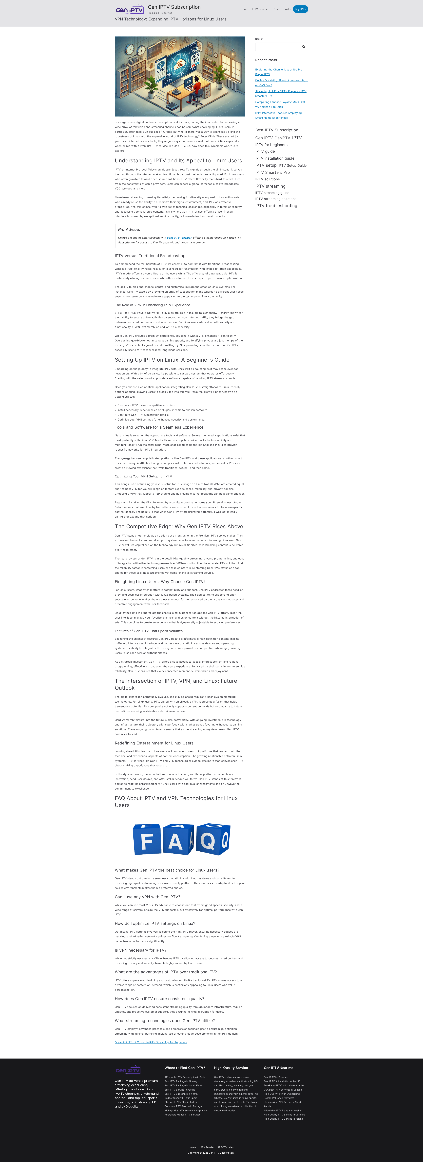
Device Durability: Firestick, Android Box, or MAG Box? (281, 83)
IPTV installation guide (274, 158)
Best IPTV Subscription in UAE (181, 1093)
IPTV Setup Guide (292, 166)
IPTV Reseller (260, 9)
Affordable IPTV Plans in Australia (282, 1110)
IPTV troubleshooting (276, 205)
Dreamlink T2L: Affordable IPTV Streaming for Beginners (151, 1042)
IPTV (297, 137)
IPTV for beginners (271, 145)
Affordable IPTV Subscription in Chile (185, 1077)
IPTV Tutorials (281, 9)
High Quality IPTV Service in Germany (285, 1114)
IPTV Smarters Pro (272, 172)
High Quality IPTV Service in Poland (283, 1118)
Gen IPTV (264, 137)
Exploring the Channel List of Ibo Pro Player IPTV (279, 72)
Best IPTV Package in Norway (181, 1081)
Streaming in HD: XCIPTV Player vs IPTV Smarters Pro (281, 94)
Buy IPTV (300, 9)
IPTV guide (265, 151)
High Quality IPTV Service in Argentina (186, 1110)
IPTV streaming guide (272, 193)
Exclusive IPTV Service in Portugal (183, 1106)
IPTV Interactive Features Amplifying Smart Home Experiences (278, 115)
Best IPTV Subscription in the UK (282, 1081)
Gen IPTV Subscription (174, 7)
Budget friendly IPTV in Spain (181, 1097)
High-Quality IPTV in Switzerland (282, 1093)
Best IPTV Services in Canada (285, 1089)
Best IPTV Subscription (276, 130)
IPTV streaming (270, 186)
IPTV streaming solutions (275, 199)
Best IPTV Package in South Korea (183, 1085)
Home (244, 9)
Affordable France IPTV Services (183, 1114)
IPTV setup (266, 165)
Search (259, 38)
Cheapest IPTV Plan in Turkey (181, 1102)
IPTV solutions (267, 179)
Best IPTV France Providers (279, 1097)
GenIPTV (282, 138)
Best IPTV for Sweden (276, 1077)
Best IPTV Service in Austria (180, 1089)
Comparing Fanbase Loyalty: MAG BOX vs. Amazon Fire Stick (280, 104)
